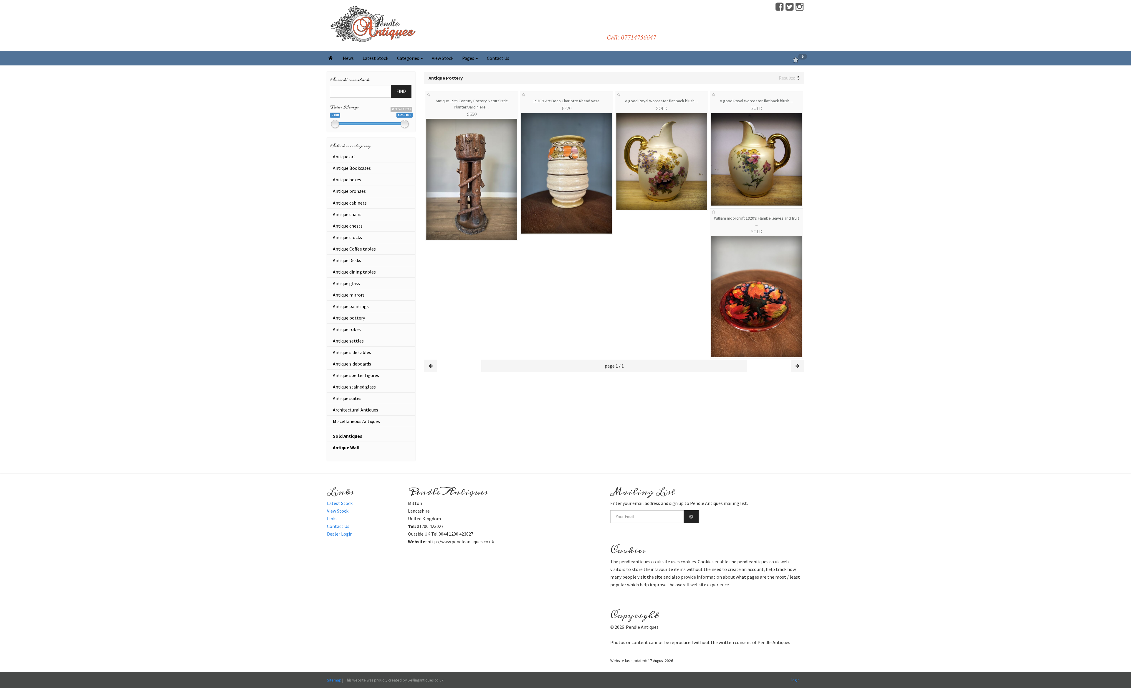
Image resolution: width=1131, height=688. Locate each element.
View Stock (442, 58)
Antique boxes (347, 179)
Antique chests (348, 226)
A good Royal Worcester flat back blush (661, 100)
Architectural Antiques (355, 410)
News (348, 58)
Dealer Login (340, 534)
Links (332, 518)
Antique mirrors (349, 295)
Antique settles (348, 341)
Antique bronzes (349, 191)
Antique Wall (346, 447)
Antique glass (346, 283)
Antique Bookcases (352, 168)
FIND (401, 91)
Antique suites (347, 398)
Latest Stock (375, 58)
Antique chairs (347, 214)
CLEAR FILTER (402, 109)
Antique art (344, 156)
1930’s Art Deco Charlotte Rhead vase (566, 100)
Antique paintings (351, 306)
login (795, 679)
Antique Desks (347, 260)
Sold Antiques (347, 436)
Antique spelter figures (356, 375)
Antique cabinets (350, 203)
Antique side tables (352, 352)
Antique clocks (347, 237)
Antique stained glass (354, 387)
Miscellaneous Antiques (356, 421)
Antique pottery (349, 318)
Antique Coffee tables (354, 249)
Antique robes (347, 329)
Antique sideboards (352, 364)
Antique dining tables (354, 272)
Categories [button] (408, 58)
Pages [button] (468, 58)
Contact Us (498, 58)
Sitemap (334, 680)
